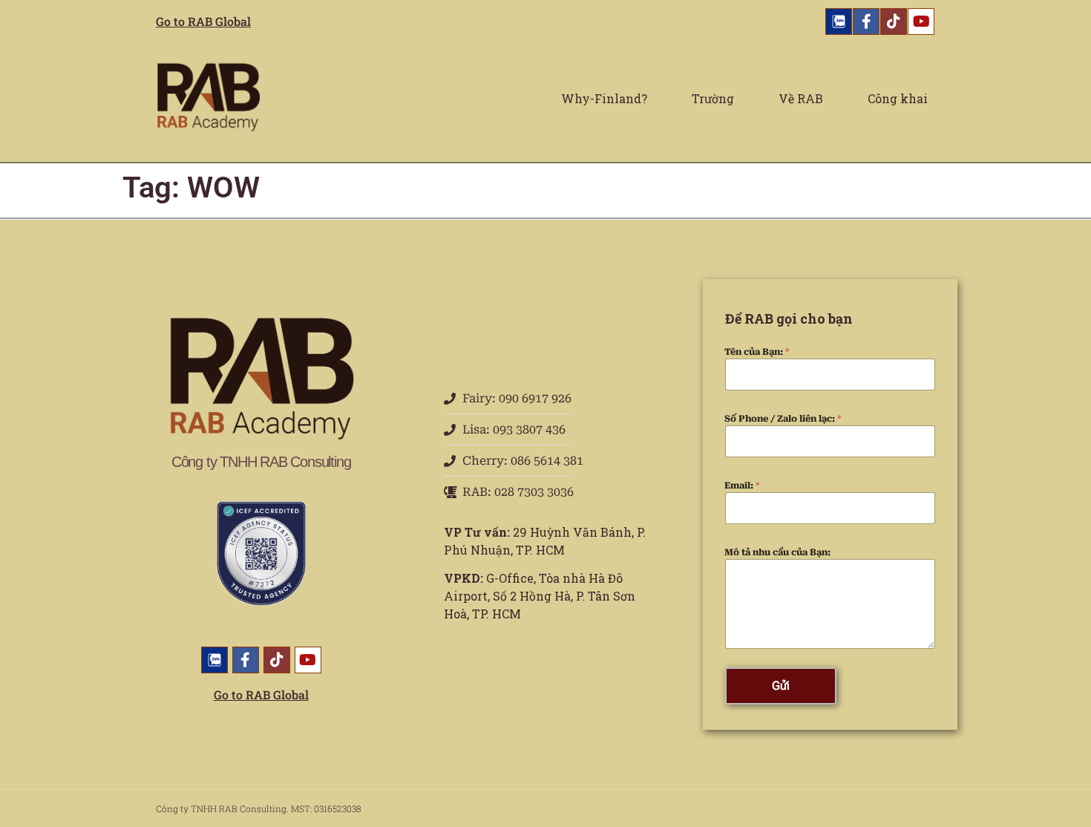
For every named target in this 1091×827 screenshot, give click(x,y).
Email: (742, 485)
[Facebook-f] (866, 21)
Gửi (781, 686)
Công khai (898, 98)
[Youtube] (921, 21)
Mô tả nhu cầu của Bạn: (777, 552)
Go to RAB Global (203, 21)
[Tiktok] (893, 21)
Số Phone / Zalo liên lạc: (783, 419)
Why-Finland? (604, 98)
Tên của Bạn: (757, 352)
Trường (713, 98)
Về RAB (801, 98)
